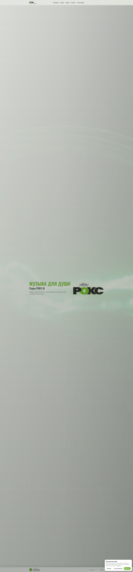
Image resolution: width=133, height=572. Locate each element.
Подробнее (118, 565)
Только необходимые (118, 568)
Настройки (109, 568)
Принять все (127, 568)
